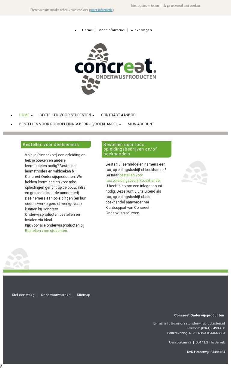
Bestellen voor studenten (65, 115)
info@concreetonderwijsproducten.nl (194, 323)
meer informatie (101, 10)
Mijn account (141, 124)
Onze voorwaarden (56, 295)
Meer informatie (111, 30)
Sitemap (83, 295)
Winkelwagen (141, 30)
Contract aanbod (118, 115)
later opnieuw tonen (145, 5)
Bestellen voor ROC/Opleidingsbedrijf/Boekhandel (68, 124)
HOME (24, 115)
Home (87, 30)
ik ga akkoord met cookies (182, 5)
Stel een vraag (23, 295)
